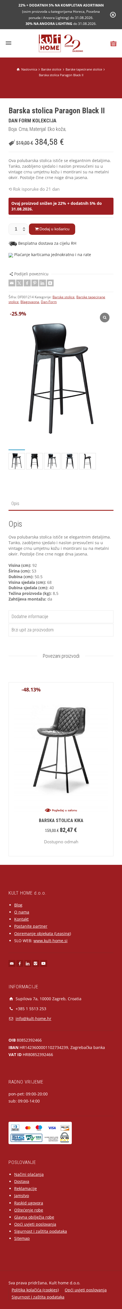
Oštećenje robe (28, 1210)
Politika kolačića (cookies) (35, 1290)
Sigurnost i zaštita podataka (40, 1231)
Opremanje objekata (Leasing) (42, 933)
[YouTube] (43, 963)
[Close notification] (113, 14)
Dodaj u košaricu (54, 229)
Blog (18, 905)
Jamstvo (21, 1195)
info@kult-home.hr (33, 1018)
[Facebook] (27, 283)
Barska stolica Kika (61, 820)
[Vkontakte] (50, 283)
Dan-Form (49, 302)
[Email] (12, 283)
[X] (19, 283)
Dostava (21, 1181)
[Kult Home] (61, 43)
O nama (21, 912)
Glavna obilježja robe (34, 1217)
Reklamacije (25, 1188)
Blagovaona (29, 302)
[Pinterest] (34, 283)
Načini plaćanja (29, 1174)
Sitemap (22, 1238)
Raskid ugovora (28, 1203)
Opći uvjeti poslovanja (35, 1224)
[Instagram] (35, 963)
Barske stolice (63, 297)
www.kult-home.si (50, 940)
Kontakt (21, 919)
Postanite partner (30, 926)
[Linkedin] (42, 283)
